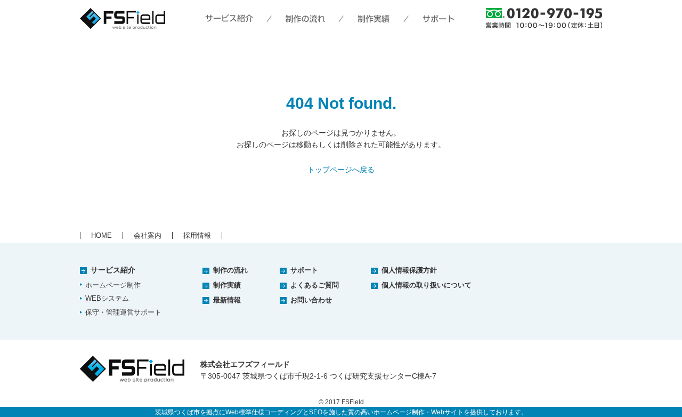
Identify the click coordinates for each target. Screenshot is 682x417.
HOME (101, 235)
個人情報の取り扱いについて (426, 285)
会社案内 (147, 235)
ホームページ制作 (113, 285)
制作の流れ (230, 270)
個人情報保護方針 (409, 270)
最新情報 (227, 300)
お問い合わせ (311, 300)
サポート (304, 270)
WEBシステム (107, 298)
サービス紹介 (113, 270)
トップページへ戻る (341, 169)
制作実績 (227, 285)
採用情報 (197, 235)
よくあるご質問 (314, 285)
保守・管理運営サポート (123, 312)
